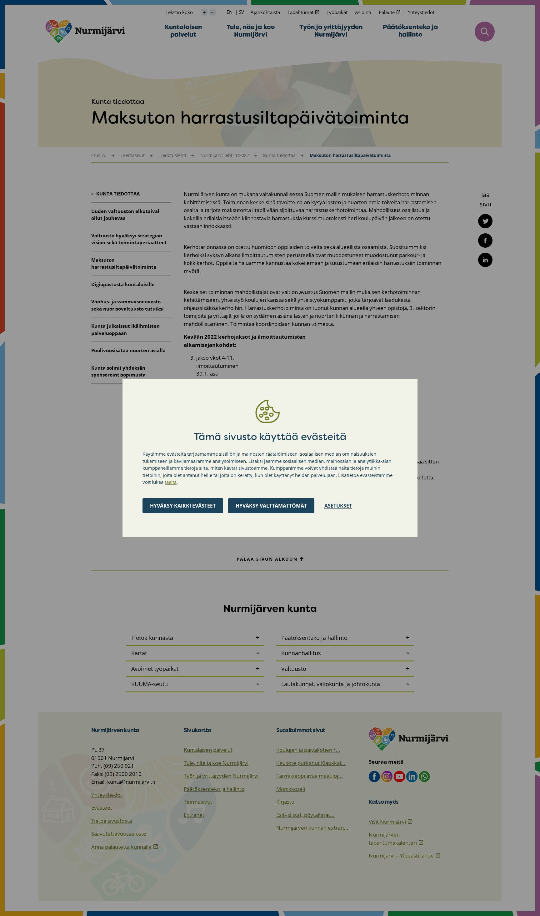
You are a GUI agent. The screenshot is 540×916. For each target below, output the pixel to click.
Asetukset (338, 505)
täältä (171, 482)
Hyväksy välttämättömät (271, 505)
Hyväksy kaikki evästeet (183, 505)
